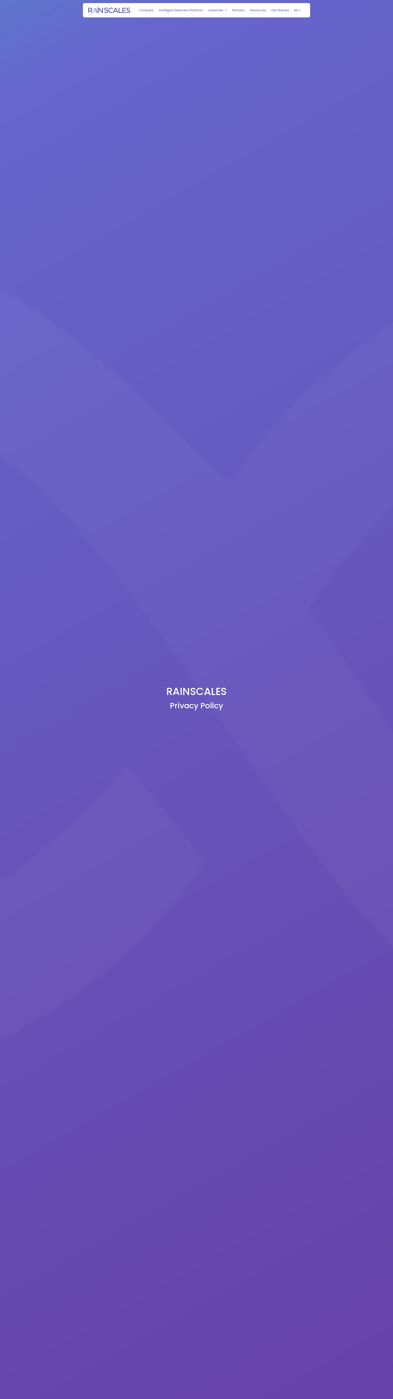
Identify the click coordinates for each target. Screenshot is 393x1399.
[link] (109, 10)
